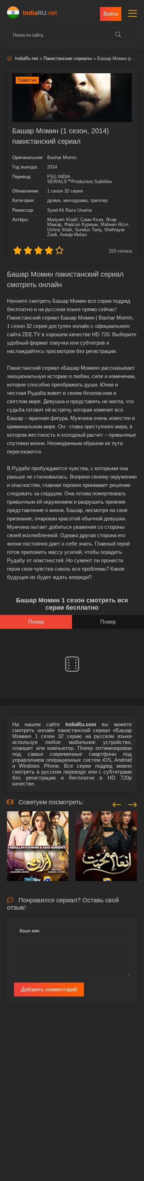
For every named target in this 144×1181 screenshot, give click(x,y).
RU (40, 12)
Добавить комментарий (49, 989)
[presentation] (117, 803)
